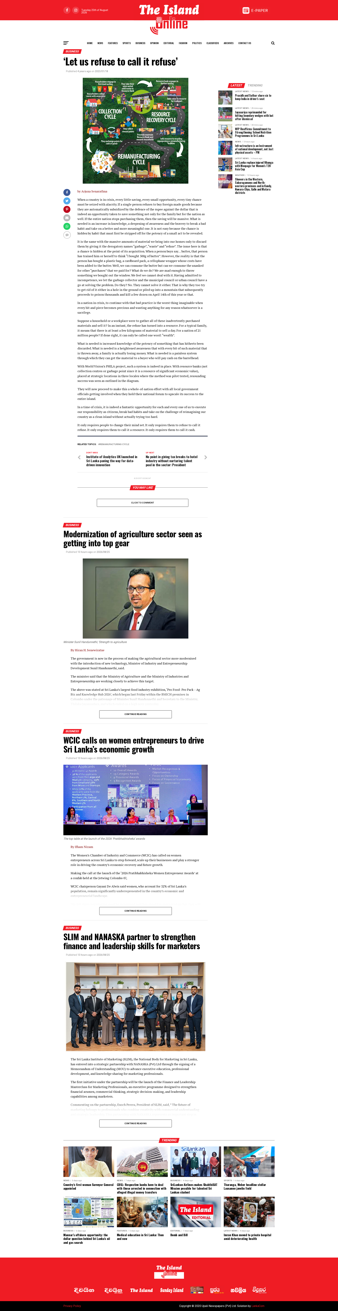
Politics (197, 43)
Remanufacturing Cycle (114, 444)
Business (140, 43)
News (100, 43)
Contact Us (244, 43)
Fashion (183, 43)
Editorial (169, 43)
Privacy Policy (72, 1306)
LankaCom (258, 1306)
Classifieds (212, 43)
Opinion (154, 43)
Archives (228, 43)
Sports (127, 43)
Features (113, 43)
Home (90, 43)
